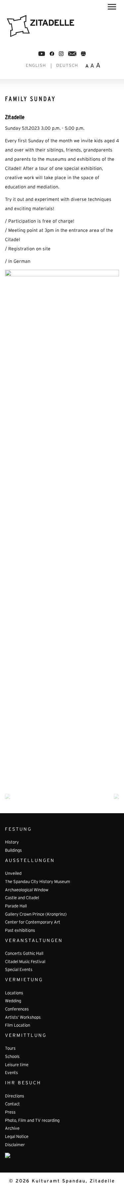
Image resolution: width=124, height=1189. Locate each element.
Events (11, 1073)
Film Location (17, 1026)
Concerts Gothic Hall (24, 954)
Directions (14, 1096)
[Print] (83, 53)
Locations (14, 993)
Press (10, 1113)
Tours (10, 1049)
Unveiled (13, 874)
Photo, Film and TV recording (32, 1121)
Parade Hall (16, 906)
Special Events (18, 970)
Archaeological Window (26, 890)
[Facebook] (42, 53)
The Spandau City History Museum (37, 882)
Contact (12, 1104)
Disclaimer (15, 1145)
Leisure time (16, 1065)
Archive (12, 1129)
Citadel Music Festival (25, 962)
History (12, 842)
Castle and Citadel (22, 898)
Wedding (13, 1001)
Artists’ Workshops (23, 1018)
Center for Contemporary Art (32, 923)
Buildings (13, 851)
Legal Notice (16, 1137)
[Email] (72, 53)
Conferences (17, 1009)
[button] (112, 8)
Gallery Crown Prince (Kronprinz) (36, 915)
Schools (12, 1057)
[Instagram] (61, 53)
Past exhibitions (20, 931)
